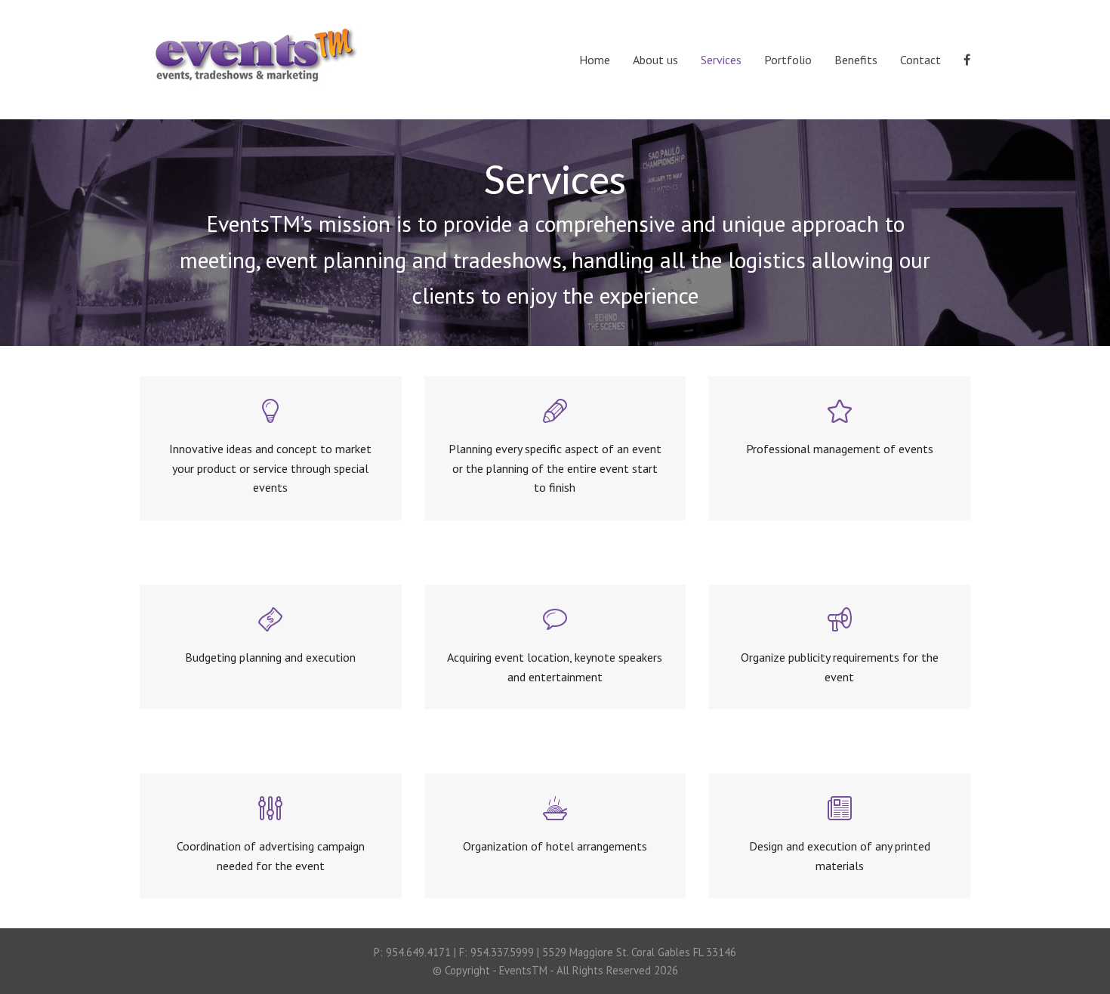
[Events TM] (253, 50)
